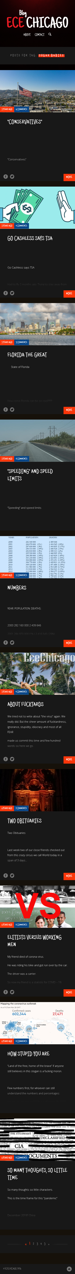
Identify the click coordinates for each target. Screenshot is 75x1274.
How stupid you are (28, 1054)
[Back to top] (69, 1269)
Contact (39, 34)
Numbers (16, 588)
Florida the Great (27, 355)
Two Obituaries (24, 821)
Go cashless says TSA (29, 239)
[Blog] (37, 19)
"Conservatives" (24, 122)
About (27, 34)
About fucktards (25, 705)
